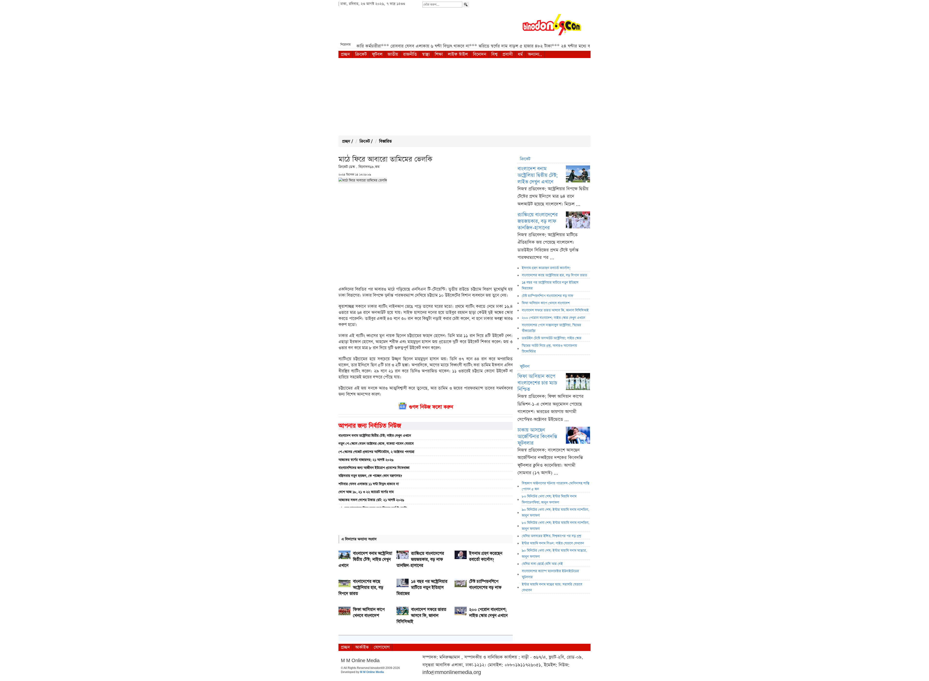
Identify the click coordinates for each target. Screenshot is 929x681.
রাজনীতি (410, 54)
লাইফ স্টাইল (458, 54)
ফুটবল (377, 54)
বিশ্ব (494, 54)
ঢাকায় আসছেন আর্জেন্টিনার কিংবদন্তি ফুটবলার (537, 437)
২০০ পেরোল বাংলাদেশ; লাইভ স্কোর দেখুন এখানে (553, 317)
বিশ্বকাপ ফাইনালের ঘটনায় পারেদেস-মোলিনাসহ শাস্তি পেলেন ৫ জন (555, 486)
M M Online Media (372, 672)
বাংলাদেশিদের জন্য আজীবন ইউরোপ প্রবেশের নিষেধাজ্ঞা (373, 467)
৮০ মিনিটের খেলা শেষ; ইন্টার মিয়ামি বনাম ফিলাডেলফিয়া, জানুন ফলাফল (549, 499)
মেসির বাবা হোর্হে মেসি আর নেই (542, 563)
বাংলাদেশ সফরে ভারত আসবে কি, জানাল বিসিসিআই (555, 310)
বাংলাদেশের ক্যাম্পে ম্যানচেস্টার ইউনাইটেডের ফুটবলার (550, 574)
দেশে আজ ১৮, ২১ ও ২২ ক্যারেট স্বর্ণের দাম (366, 492)
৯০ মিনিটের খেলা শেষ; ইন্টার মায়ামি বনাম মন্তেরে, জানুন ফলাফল (554, 553)
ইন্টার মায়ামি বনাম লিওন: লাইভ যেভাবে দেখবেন (553, 543)
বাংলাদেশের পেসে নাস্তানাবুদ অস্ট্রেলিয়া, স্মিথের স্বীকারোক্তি (551, 328)
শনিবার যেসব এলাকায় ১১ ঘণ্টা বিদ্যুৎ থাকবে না (368, 484)
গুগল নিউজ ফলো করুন (431, 407)
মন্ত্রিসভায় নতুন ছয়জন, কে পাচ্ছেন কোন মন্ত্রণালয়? (370, 475)
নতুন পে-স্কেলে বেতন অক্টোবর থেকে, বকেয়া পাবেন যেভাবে (376, 443)
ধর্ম (520, 54)
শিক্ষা (439, 54)
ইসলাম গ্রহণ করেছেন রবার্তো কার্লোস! (546, 268)
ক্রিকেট (361, 54)
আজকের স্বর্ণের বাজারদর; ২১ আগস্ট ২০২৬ (365, 459)
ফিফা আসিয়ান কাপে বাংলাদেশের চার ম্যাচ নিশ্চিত (537, 383)
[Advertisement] (464, 97)
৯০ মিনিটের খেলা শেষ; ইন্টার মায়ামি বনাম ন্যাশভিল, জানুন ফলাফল (555, 512)
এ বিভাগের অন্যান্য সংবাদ (359, 539)
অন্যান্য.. (535, 54)
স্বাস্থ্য (426, 54)
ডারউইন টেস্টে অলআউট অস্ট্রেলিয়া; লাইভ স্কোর (551, 338)
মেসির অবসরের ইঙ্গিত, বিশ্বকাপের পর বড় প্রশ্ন (551, 536)
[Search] (466, 4)
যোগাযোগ (382, 647)
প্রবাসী (507, 54)
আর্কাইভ (362, 647)
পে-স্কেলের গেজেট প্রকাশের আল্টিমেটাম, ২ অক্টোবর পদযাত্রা (376, 451)
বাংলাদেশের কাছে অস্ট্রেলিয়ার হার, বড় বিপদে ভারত (554, 275)
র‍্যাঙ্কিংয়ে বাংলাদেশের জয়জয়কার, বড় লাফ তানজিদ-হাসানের (537, 221)
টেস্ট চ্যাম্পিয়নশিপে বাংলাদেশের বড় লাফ (547, 295)
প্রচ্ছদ (345, 54)
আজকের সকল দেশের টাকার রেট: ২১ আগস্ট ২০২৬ (371, 500)
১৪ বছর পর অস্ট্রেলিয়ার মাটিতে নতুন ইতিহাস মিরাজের (550, 285)
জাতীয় (393, 54)
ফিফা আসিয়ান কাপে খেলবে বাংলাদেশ (546, 303)
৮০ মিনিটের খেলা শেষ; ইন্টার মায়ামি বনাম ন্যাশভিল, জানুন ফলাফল (555, 525)
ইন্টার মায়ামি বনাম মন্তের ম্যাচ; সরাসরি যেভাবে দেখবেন (552, 587)
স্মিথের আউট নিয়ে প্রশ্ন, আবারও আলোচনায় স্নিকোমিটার (549, 348)
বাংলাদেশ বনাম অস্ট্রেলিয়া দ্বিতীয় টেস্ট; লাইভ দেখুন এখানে (374, 435)
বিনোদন (479, 54)
